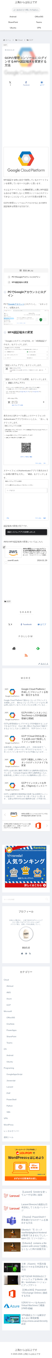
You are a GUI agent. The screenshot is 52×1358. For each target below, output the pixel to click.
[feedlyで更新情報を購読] (38, 648)
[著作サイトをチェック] (14, 648)
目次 (25, 270)
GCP (8, 601)
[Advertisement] (26, 116)
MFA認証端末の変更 (20, 282)
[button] (46, 899)
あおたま (26, 947)
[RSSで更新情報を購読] (26, 655)
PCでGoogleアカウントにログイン (26, 277)
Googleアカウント (16, 304)
